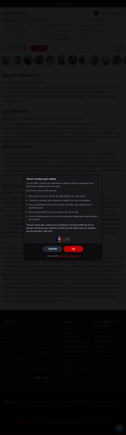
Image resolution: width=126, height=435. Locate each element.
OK (73, 248)
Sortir (52, 248)
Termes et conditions (69, 255)
